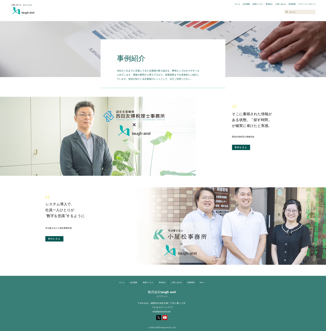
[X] (158, 317)
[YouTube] (164, 317)
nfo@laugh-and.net (162, 311)
